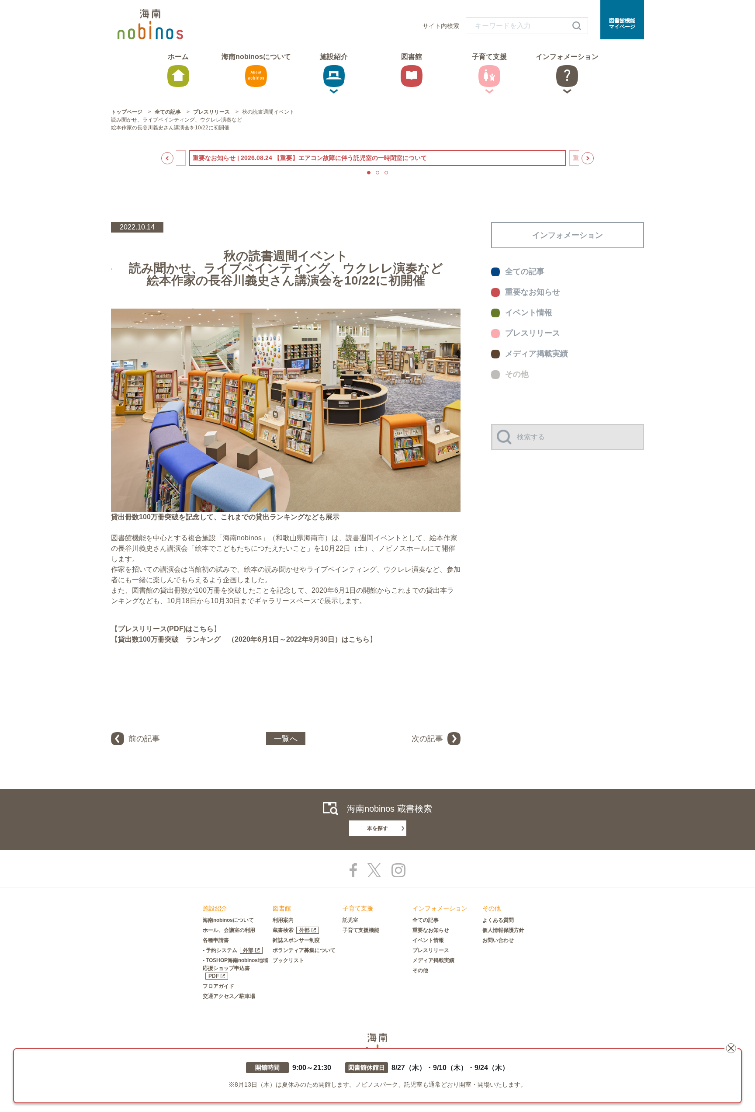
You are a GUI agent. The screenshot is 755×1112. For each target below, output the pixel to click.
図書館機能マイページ (622, 23)
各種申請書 (216, 940)
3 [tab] (386, 173)
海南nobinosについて (228, 920)
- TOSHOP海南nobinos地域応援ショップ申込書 (235, 968)
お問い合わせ (498, 940)
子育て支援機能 (361, 930)
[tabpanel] (377, 158)
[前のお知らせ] (167, 158)
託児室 (350, 920)
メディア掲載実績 (433, 960)
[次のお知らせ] (588, 158)
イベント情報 (428, 940)
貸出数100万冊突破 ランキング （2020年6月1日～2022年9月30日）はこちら (244, 639)
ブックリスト (288, 960)
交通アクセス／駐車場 (229, 996)
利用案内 (283, 920)
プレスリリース (430, 950)
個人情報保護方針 (503, 930)
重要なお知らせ (430, 930)
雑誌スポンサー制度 (296, 940)
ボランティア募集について (304, 950)
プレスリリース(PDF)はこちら (166, 628)
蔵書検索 (291, 930)
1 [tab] (369, 173)
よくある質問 (498, 920)
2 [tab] (377, 173)
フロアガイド (218, 986)
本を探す (377, 828)
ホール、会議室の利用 (229, 930)
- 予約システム (228, 950)
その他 (420, 970)
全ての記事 (425, 920)
